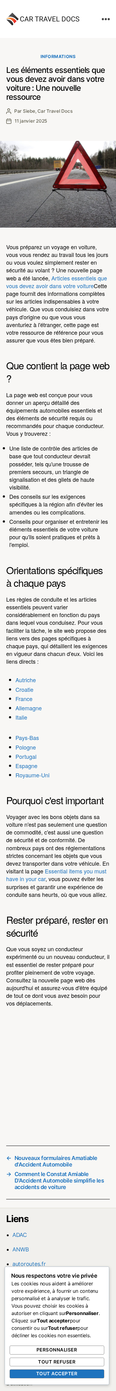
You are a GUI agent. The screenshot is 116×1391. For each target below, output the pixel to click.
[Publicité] (58, 1072)
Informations (58, 56)
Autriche (25, 680)
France (23, 699)
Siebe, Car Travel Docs (47, 111)
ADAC (19, 1235)
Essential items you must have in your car (56, 875)
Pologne (25, 747)
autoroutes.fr (29, 1264)
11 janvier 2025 (31, 121)
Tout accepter (57, 1373)
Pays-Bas (27, 737)
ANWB (20, 1249)
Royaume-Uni (32, 775)
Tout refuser (56, 1362)
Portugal (26, 756)
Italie (21, 717)
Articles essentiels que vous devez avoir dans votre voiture (56, 282)
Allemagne (28, 708)
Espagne (26, 766)
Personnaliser (57, 1350)
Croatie (24, 689)
